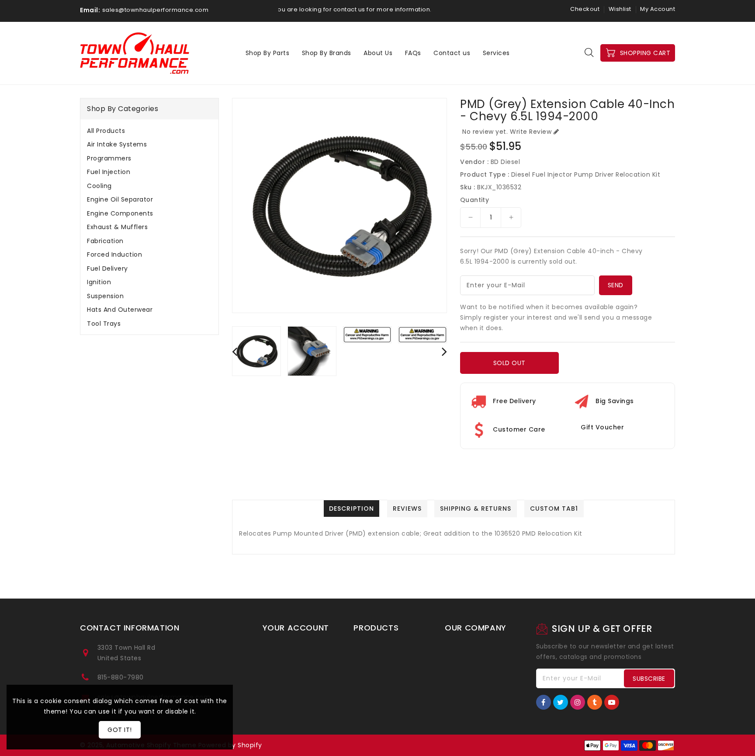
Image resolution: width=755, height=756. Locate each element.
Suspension (105, 296)
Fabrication (105, 241)
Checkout (584, 9)
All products (106, 130)
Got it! (119, 729)
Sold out (509, 363)
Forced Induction (114, 254)
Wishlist (620, 9)
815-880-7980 (120, 677)
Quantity (474, 200)
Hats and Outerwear (119, 309)
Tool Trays (104, 323)
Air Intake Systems (117, 144)
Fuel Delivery (107, 268)
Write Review (530, 131)
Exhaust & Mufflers (117, 227)
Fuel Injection (108, 171)
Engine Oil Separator (120, 199)
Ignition (99, 282)
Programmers (109, 158)
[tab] (149, 130)
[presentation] (234, 351)
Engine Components (120, 213)
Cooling (99, 185)
